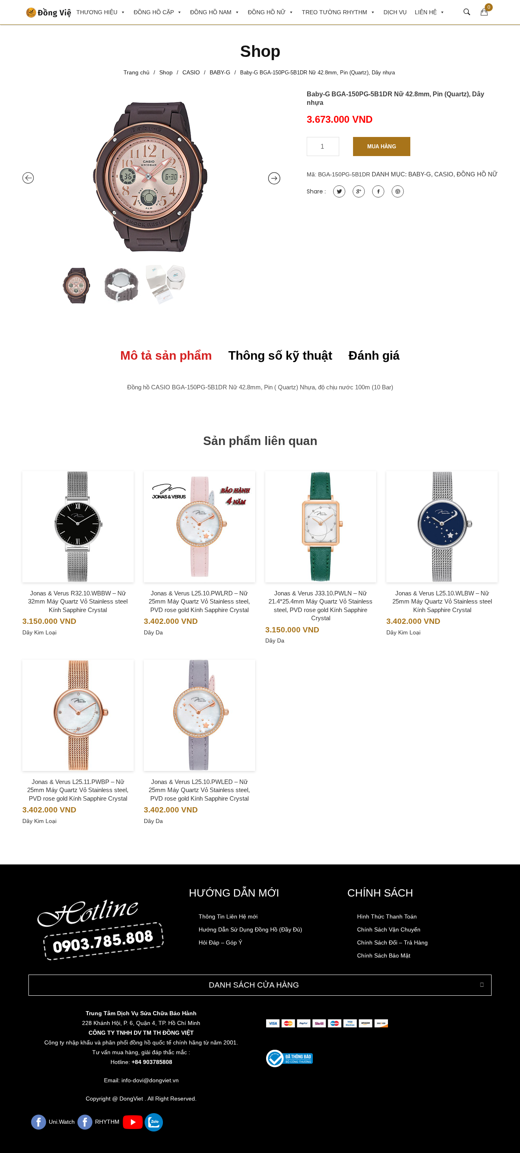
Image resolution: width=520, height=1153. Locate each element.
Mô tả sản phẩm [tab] (166, 355)
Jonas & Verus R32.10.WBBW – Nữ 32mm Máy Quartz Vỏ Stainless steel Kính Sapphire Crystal (78, 601)
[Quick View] (78, 543)
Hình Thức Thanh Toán (387, 916)
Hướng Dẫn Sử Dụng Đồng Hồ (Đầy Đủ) (250, 929)
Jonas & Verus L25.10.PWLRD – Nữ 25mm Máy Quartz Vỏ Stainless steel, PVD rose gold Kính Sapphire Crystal (199, 601)
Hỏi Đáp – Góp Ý (220, 942)
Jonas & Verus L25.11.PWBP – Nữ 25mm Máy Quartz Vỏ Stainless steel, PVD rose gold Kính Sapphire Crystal (77, 790)
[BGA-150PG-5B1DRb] (151, 175)
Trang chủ (137, 72)
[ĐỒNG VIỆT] (50, 12)
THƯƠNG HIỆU (96, 12)
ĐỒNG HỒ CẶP (154, 12)
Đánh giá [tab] (374, 355)
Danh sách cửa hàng (254, 985)
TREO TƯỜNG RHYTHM (334, 12)
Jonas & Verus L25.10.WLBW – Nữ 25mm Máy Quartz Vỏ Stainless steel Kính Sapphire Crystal (442, 601)
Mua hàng (381, 146)
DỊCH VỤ (395, 12)
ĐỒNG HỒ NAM (211, 12)
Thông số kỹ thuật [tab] (280, 355)
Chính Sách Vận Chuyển (388, 929)
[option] (151, 175)
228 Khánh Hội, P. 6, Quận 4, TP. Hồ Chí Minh (141, 1023)
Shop (166, 72)
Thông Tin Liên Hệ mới (228, 916)
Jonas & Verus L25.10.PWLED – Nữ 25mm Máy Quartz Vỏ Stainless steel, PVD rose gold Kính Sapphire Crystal (199, 790)
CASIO (191, 72)
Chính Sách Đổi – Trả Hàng (392, 942)
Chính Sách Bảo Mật (383, 955)
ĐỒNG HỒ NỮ (267, 12)
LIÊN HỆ (426, 12)
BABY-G (220, 72)
